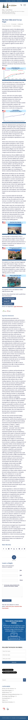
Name (21, 571)
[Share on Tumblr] (16, 549)
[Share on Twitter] (6, 549)
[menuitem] (20, 5)
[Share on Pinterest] (11, 549)
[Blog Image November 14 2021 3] (14, 253)
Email (21, 576)
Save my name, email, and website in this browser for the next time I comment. (11, 586)
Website (21, 580)
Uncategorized (6, 698)
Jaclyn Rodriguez (17, 26)
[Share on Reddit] (22, 549)
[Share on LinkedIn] (14, 549)
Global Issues (5, 692)
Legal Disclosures (17, 306)
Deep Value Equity (7, 690)
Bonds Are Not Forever (8, 688)
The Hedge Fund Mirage (8, 696)
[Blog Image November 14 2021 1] (14, 74)
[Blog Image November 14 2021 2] (14, 228)
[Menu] (24, 5)
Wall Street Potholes (7, 702)
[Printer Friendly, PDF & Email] (6, 310)
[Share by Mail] (24, 549)
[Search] (20, 5)
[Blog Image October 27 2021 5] (14, 116)
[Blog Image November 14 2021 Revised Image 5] (14, 281)
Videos (4, 700)
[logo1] (11, 5)
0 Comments (13, 24)
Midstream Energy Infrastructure (11, 694)
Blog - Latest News (7, 10)
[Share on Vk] (19, 549)
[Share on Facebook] (3, 549)
